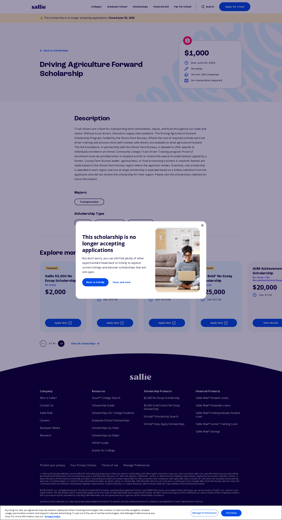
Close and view (122, 282)
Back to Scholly (95, 282)
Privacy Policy (52, 517)
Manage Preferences (204, 513)
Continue (231, 513)
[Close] (202, 226)
